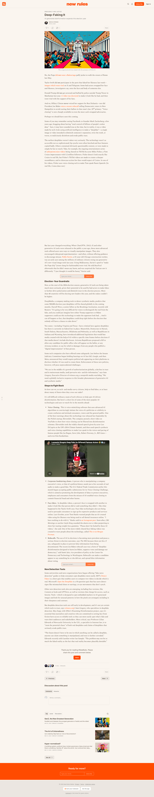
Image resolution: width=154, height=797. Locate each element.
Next (104, 678)
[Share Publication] (132, 4)
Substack (68, 793)
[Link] (42, 281)
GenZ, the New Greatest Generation (59, 719)
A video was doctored (69, 96)
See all (48, 757)
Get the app (85, 789)
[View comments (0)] (52, 28)
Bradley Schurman (57, 723)
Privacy (77, 784)
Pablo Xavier (67, 257)
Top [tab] (47, 714)
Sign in (148, 4)
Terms (82, 784)
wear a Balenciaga (68, 75)
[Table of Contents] (2, 398)
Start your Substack (72, 789)
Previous (51, 678)
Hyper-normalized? (53, 744)
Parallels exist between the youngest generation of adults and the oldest (67, 721)
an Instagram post (88, 520)
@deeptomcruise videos (56, 151)
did (56, 75)
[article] (77, 722)
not (59, 75)
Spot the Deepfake (65, 581)
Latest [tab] (51, 714)
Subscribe (139, 4)
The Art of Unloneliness (54, 731)
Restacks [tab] (56, 691)
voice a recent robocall (70, 106)
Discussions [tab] (58, 714)
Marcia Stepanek (53, 22)
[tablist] (52, 691)
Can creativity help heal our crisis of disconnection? (60, 734)
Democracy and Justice (53, 11)
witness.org (69, 608)
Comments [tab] (49, 691)
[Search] (128, 4)
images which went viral (54, 85)
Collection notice (90, 784)
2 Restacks (62, 666)
